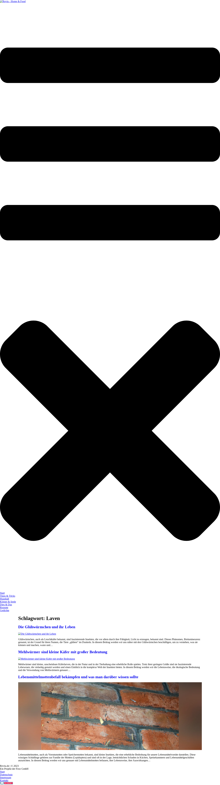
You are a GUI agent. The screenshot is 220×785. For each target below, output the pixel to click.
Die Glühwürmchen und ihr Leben (46, 627)
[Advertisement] (58, 10)
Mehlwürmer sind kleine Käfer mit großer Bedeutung (62, 652)
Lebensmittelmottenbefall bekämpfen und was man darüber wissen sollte (78, 677)
